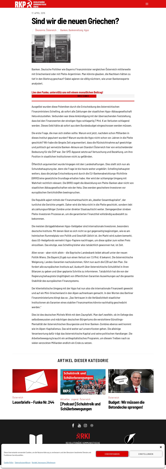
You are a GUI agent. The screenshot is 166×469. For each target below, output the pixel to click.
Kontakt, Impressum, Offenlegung (43, 462)
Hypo (86, 30)
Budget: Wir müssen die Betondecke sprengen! (126, 404)
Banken (64, 30)
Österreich (51, 30)
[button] (161, 447)
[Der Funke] (30, 6)
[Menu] (146, 3)
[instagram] (86, 424)
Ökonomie (40, 30)
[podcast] (92, 424)
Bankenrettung (76, 30)
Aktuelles (65, 399)
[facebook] (73, 424)
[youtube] (79, 424)
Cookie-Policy (8, 462)
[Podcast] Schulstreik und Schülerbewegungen (80, 406)
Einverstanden (112, 454)
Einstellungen (146, 454)
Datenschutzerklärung (22, 462)
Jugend (74, 399)
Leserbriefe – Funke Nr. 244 (33, 402)
